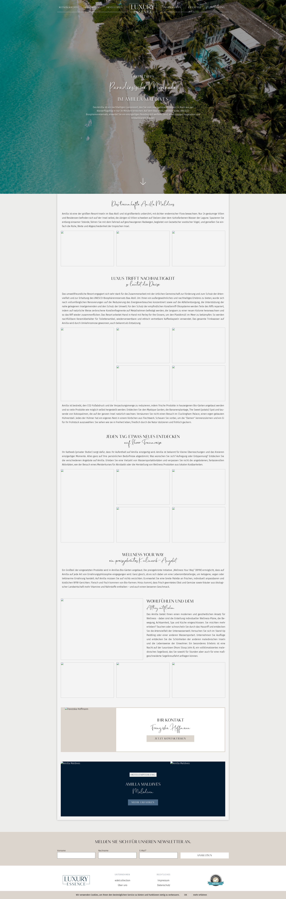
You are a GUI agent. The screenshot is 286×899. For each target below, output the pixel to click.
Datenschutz (163, 885)
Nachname (103, 850)
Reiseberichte (69, 7)
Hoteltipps (115, 7)
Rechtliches (163, 874)
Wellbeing (217, 7)
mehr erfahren (200, 895)
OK (185, 895)
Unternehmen (122, 874)
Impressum (164, 880)
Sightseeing (92, 7)
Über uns (122, 885)
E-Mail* (142, 850)
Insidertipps (172, 7)
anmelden (204, 855)
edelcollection (122, 880)
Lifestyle (194, 7)
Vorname (61, 850)
